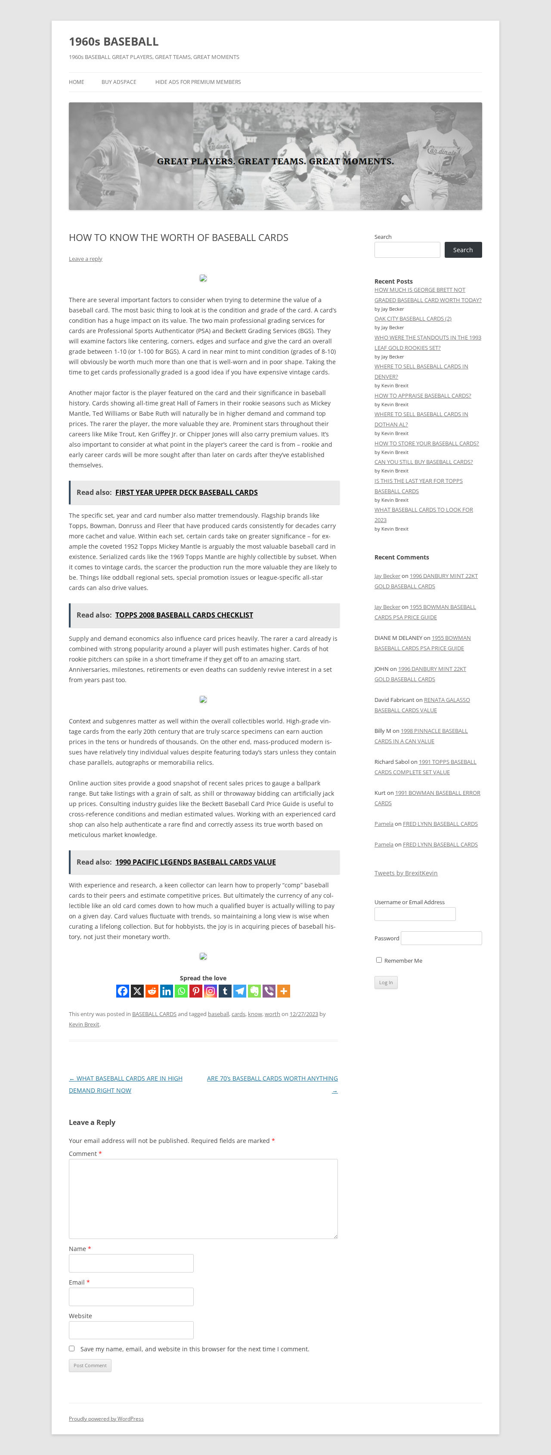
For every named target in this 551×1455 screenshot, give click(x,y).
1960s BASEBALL (114, 41)
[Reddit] (151, 991)
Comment (85, 1153)
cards (238, 1014)
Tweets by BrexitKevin (406, 873)
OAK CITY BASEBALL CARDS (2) (413, 318)
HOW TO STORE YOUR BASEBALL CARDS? (427, 443)
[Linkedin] (166, 991)
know (255, 1014)
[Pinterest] (195, 991)
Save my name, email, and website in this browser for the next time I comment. (195, 1349)
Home (76, 82)
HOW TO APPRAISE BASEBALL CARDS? (423, 395)
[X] (137, 991)
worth (272, 1014)
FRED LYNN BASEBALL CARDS (440, 824)
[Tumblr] (225, 991)
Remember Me (402, 960)
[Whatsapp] (181, 991)
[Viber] (269, 991)
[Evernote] (254, 991)
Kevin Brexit (84, 1024)
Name (80, 1249)
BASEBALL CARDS (154, 1014)
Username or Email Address (410, 902)
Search (383, 237)
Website (80, 1316)
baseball (218, 1014)
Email (79, 1282)
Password (387, 938)
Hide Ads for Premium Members (198, 82)
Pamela (384, 824)
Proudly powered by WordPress (106, 1418)
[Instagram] (210, 991)
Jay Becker (387, 576)
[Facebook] (122, 991)
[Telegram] (239, 991)
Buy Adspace (119, 82)
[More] (283, 991)
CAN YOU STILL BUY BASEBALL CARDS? (424, 462)
